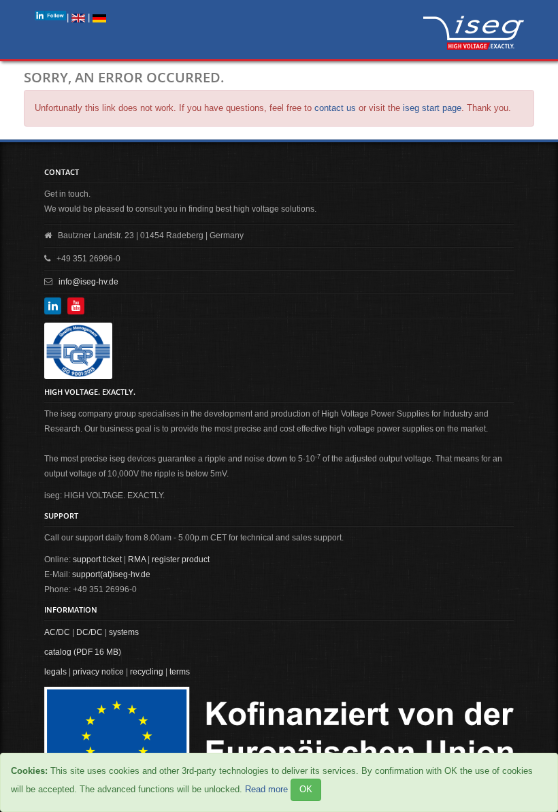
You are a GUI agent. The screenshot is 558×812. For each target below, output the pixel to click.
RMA (137, 559)
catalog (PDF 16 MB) (82, 652)
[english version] (78, 17)
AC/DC (57, 632)
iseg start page (432, 108)
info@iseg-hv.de (88, 282)
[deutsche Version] (99, 17)
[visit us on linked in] (50, 15)
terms (179, 672)
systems (124, 632)
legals (55, 672)
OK (305, 789)
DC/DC (89, 632)
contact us (335, 108)
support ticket (97, 559)
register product (181, 559)
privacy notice (98, 672)
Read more (266, 789)
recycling (146, 672)
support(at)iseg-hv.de (111, 574)
